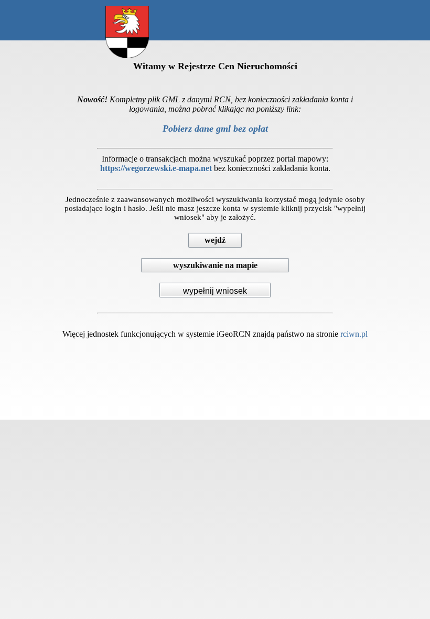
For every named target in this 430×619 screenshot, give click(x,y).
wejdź (215, 240)
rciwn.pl (354, 333)
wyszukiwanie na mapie (215, 265)
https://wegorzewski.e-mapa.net (156, 168)
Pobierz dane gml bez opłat (215, 128)
